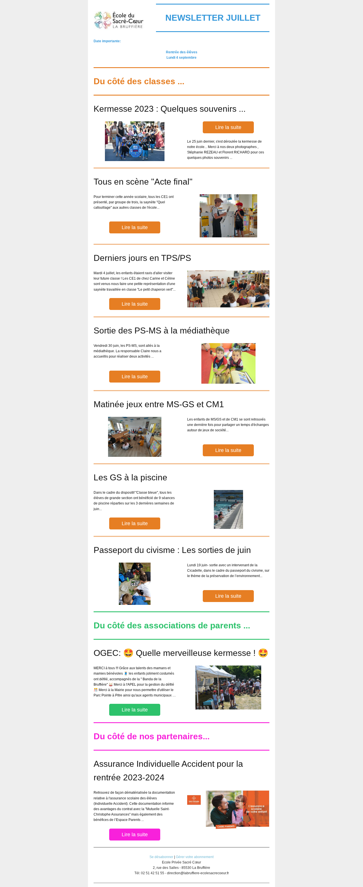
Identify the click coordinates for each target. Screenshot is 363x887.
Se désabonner (161, 857)
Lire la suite (228, 127)
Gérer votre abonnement (195, 857)
